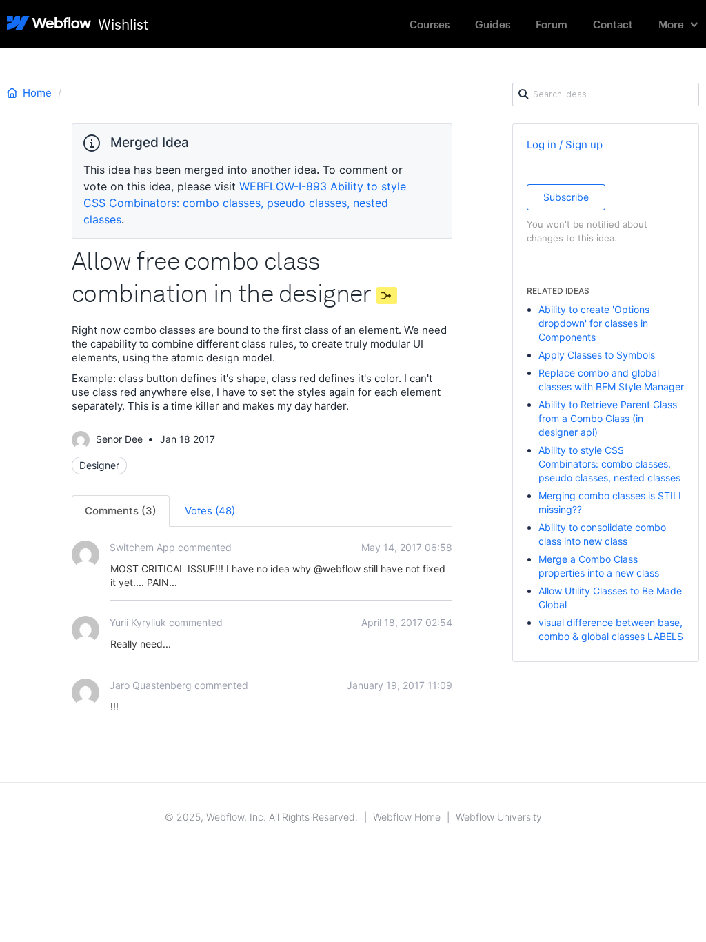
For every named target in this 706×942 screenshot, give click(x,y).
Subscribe (566, 197)
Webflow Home (407, 817)
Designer (99, 465)
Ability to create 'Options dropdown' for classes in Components (593, 323)
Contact (613, 24)
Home (37, 92)
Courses (430, 24)
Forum (551, 24)
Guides (492, 24)
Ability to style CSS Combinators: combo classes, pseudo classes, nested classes (609, 463)
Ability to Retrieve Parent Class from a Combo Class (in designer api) (607, 418)
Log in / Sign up (565, 144)
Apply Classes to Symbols (596, 355)
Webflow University (499, 817)
